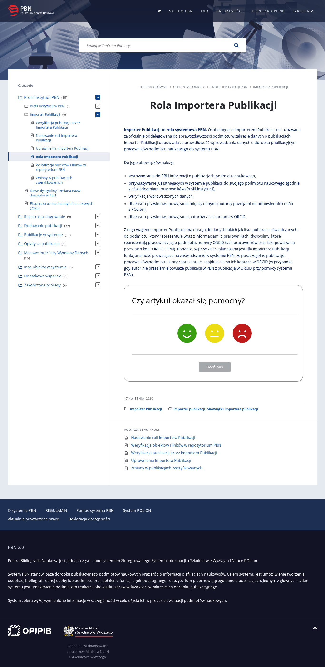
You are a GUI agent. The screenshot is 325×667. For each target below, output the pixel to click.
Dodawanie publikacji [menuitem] (43, 225)
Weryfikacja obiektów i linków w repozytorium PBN (176, 445)
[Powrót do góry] (315, 627)
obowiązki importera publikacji (232, 409)
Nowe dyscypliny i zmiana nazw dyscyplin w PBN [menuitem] (55, 192)
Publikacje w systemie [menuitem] (43, 234)
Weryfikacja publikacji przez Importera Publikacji (174, 452)
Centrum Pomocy (189, 87)
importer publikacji (189, 409)
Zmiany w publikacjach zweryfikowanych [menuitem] (54, 180)
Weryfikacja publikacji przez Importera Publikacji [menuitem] (58, 124)
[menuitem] (159, 10)
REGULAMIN (56, 510)
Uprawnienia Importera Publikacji (161, 460)
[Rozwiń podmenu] (97, 97)
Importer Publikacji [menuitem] (45, 114)
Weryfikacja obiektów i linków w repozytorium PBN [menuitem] (61, 167)
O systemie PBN (22, 510)
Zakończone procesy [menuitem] (42, 285)
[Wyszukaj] (236, 45)
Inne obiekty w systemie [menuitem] (45, 267)
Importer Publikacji (270, 87)
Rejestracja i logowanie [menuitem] (44, 216)
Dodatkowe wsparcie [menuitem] (42, 276)
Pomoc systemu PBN (95, 510)
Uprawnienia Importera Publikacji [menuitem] (62, 148)
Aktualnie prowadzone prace (33, 519)
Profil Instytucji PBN (228, 87)
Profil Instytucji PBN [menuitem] (41, 97)
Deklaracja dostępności (89, 519)
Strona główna (153, 87)
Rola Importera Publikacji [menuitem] (57, 156)
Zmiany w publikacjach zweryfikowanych (166, 468)
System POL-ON (137, 510)
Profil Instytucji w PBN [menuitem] (47, 106)
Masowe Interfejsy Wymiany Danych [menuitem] (56, 252)
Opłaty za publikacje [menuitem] (41, 243)
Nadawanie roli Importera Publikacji (163, 437)
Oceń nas (214, 367)
